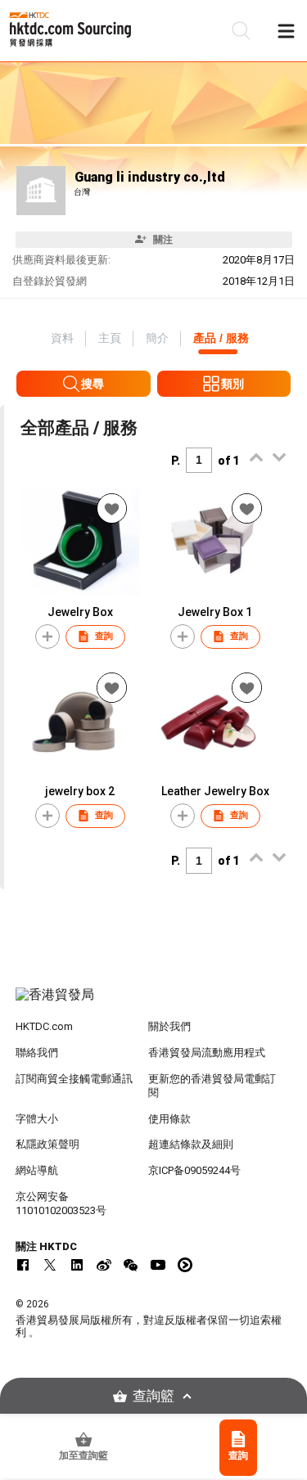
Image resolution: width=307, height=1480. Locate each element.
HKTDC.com (44, 1026)
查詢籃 (153, 1396)
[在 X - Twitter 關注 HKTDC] (50, 1264)
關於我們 (169, 1026)
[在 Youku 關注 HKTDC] (185, 1264)
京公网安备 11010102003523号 (61, 1203)
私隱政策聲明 (47, 1144)
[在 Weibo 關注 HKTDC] (104, 1264)
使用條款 (169, 1119)
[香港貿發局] (154, 1003)
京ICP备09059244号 (194, 1170)
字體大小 (37, 1119)
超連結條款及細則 (190, 1144)
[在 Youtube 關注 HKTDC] (158, 1264)
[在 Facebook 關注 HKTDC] (23, 1264)
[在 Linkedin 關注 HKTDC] (77, 1264)
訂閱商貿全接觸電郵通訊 (74, 1079)
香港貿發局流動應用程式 (206, 1052)
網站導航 (37, 1170)
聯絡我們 (37, 1052)
